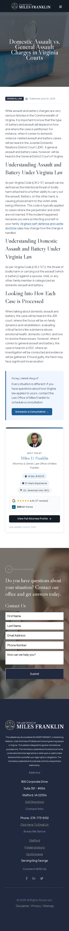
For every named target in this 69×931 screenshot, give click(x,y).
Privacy (36, 906)
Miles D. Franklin (34, 458)
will (36, 124)
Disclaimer (22, 906)
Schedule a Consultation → (32, 411)
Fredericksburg (35, 847)
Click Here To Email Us (34, 825)
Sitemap (48, 906)
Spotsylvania (34, 854)
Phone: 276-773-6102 (35, 818)
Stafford (34, 840)
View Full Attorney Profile (33, 518)
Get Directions (34, 802)
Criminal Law (14, 98)
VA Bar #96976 (36, 476)
